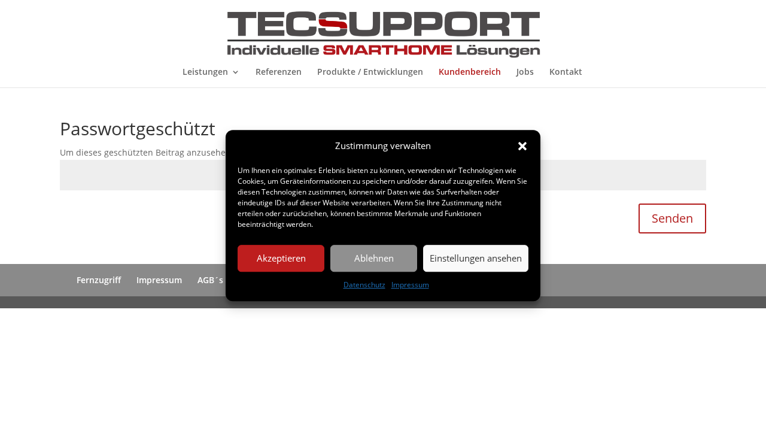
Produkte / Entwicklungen (370, 72)
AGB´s (210, 280)
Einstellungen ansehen (476, 259)
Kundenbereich (470, 72)
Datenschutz (364, 285)
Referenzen (279, 72)
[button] (522, 146)
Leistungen (205, 72)
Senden (672, 218)
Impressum (410, 285)
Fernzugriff (99, 280)
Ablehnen (374, 259)
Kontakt (565, 72)
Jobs (525, 72)
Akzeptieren (281, 259)
